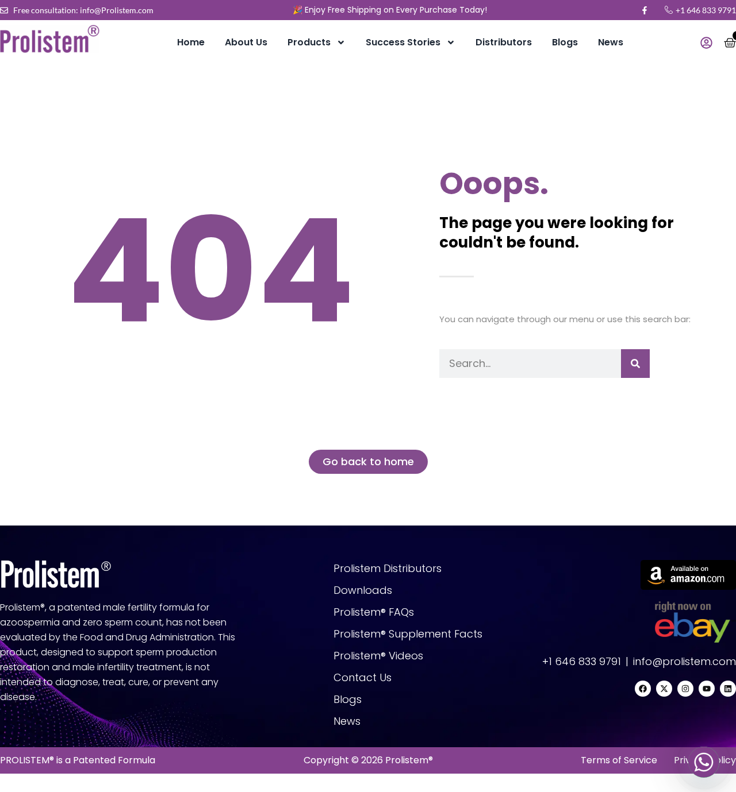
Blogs (565, 42)
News (610, 42)
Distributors (504, 42)
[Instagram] (685, 689)
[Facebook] (643, 689)
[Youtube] (707, 689)
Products (309, 42)
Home (191, 42)
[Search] (635, 363)
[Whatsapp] (703, 762)
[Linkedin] (728, 689)
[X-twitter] (664, 689)
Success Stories (403, 42)
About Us (246, 42)
